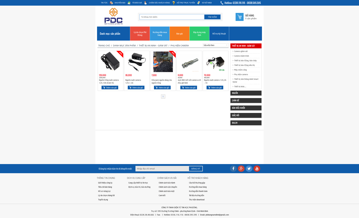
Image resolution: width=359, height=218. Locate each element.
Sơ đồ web (207, 3)
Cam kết (162, 195)
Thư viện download (196, 199)
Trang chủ (104, 45)
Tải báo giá (137, 3)
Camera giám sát (240, 51)
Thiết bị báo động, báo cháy (245, 60)
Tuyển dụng (103, 199)
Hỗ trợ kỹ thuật (219, 33)
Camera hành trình (241, 55)
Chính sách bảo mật (166, 191)
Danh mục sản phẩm (110, 33)
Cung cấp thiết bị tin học (138, 182)
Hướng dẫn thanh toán (198, 191)
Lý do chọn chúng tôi (106, 195)
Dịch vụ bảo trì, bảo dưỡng (139, 186)
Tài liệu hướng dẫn (196, 195)
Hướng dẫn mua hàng (160, 33)
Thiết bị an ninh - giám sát (153, 45)
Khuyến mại (120, 3)
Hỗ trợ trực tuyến (186, 3)
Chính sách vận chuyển (168, 186)
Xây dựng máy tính (199, 33)
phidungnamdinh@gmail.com (217, 214)
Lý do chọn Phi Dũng (140, 33)
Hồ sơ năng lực (104, 191)
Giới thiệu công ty (105, 182)
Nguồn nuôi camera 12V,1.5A (133, 81)
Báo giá (179, 33)
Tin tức (104, 3)
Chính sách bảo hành (167, 182)
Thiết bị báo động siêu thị (244, 65)
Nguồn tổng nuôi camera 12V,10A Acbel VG (109, 81)
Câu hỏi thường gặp (197, 182)
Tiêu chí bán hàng (105, 186)
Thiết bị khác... (239, 86)
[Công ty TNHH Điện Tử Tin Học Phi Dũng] (113, 24)
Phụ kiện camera (180, 45)
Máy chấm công (240, 69)
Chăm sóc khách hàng (159, 3)
